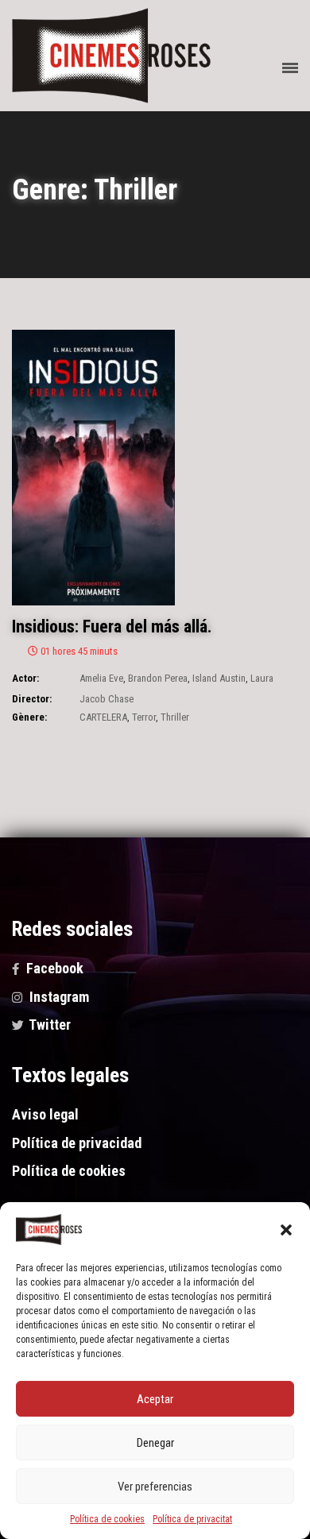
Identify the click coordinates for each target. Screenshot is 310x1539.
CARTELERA (103, 717)
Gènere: (29, 717)
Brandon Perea (158, 678)
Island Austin (219, 678)
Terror (144, 717)
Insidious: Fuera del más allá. (112, 626)
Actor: (25, 678)
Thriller (175, 717)
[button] (286, 1230)
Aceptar (155, 1399)
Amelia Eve (101, 678)
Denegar (155, 1443)
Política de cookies (107, 1519)
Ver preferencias (155, 1486)
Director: (32, 699)
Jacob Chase (106, 699)
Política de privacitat (192, 1519)
